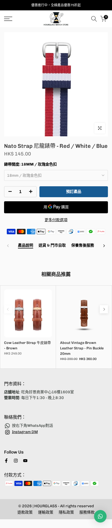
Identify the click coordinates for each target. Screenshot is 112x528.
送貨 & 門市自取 (52, 245)
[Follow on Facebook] (6, 460)
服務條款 (87, 512)
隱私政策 (66, 512)
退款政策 (25, 512)
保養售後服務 (82, 245)
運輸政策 (45, 512)
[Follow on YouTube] (25, 460)
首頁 (7, 30)
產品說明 (25, 245)
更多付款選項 (56, 220)
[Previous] (8, 246)
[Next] (104, 246)
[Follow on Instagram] (16, 460)
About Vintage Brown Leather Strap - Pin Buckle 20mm (82, 348)
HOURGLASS (46, 506)
